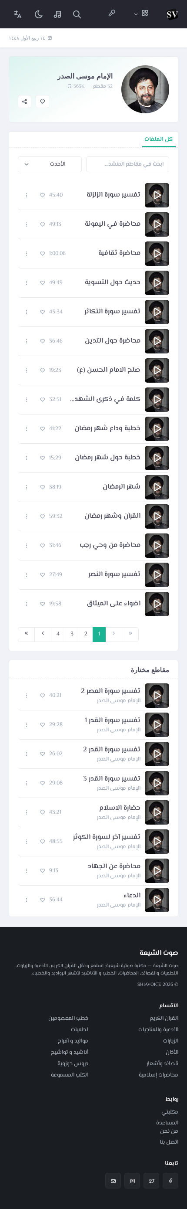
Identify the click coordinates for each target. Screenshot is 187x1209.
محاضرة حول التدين (112, 341)
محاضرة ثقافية (119, 253)
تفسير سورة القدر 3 (111, 779)
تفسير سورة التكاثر (112, 312)
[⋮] (26, 195)
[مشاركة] (24, 102)
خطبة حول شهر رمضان (107, 458)
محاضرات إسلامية (158, 1075)
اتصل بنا (169, 1142)
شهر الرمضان (121, 487)
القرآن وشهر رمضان (112, 516)
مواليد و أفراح (73, 1041)
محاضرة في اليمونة (112, 224)
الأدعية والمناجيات (158, 1030)
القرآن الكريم (164, 1018)
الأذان (172, 1052)
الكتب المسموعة (69, 1075)
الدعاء (132, 896)
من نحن (169, 1131)
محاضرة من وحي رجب (110, 545)
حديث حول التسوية (112, 283)
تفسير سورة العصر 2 (110, 691)
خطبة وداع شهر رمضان (107, 429)
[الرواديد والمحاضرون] (112, 14)
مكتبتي (169, 1112)
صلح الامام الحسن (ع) (108, 370)
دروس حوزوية (72, 1064)
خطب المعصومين (68, 1018)
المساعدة (167, 1123)
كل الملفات (158, 139)
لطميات (79, 1030)
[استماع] (157, 195)
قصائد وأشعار (162, 1064)
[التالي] (42, 634)
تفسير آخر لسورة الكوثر (106, 837)
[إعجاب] (42, 102)
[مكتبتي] (57, 14)
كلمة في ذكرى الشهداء (105, 399)
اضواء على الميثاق (113, 604)
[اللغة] (18, 14)
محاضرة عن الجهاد (114, 867)
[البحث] (77, 14)
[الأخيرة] (26, 634)
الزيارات (170, 1041)
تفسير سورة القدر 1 (112, 721)
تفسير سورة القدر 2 (111, 750)
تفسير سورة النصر (114, 575)
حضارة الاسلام (119, 808)
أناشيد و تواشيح (69, 1052)
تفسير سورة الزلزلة (113, 195)
